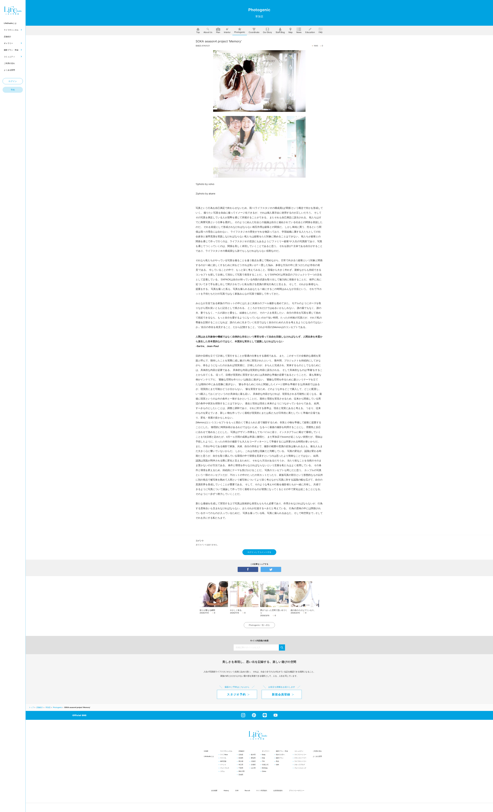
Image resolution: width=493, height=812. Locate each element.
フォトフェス (224, 768)
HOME (206, 751)
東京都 (241, 761)
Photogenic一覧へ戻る (259, 625)
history (226, 790)
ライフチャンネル (226, 751)
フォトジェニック (300, 768)
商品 (277, 761)
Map (290, 32)
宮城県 (241, 758)
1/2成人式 (265, 765)
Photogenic (239, 32)
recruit (247, 790)
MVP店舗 (223, 761)
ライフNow (224, 754)
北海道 (241, 754)
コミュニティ (298, 751)
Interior (227, 32)
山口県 (253, 768)
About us (207, 32)
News (299, 32)
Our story (267, 32)
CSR (236, 790)
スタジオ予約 (236, 694)
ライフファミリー (300, 754)
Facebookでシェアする (248, 569)
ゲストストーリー (300, 758)
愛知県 (253, 758)
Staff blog (280, 32)
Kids (263, 758)
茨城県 (241, 775)
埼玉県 (241, 765)
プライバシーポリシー (296, 790)
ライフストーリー (300, 761)
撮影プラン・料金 (282, 751)
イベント (223, 765)
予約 (13, 89)
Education (310, 32)
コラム (222, 771)
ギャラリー (265, 751)
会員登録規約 (278, 790)
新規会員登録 (281, 694)
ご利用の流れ (317, 751)
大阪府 (253, 761)
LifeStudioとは (209, 756)
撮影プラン (279, 758)
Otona (264, 771)
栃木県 (253, 754)
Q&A (277, 765)
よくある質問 (317, 756)
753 (263, 761)
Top (198, 32)
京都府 (253, 765)
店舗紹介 (242, 751)
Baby (264, 754)
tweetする (271, 569)
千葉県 (241, 768)
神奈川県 (242, 771)
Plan (218, 32)
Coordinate (254, 32)
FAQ (320, 32)
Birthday (265, 768)
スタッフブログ (299, 765)
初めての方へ (280, 754)
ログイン (12, 81)
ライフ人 (223, 758)
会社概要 (214, 790)
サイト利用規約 (261, 790)
